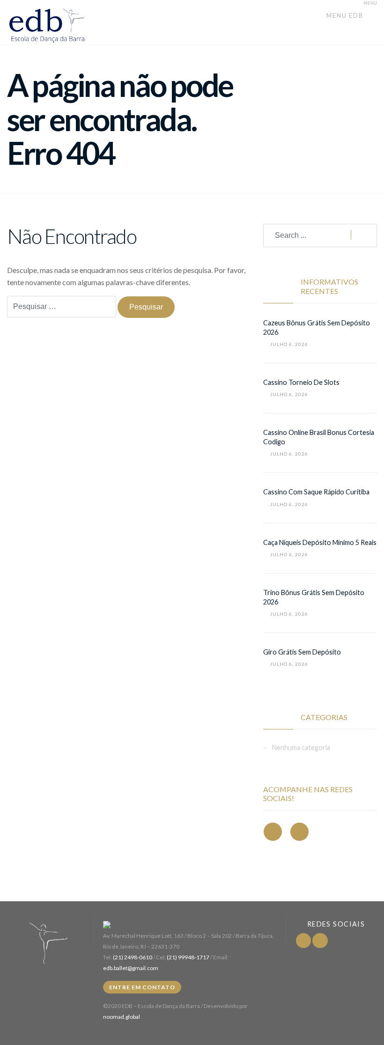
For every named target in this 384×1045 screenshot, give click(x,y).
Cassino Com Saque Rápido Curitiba (316, 492)
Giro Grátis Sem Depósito (302, 652)
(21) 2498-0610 (132, 957)
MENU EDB (345, 15)
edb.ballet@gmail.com (130, 967)
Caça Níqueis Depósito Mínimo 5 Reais (320, 542)
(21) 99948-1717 (188, 957)
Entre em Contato (142, 987)
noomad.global (121, 1016)
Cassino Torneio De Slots (301, 382)
